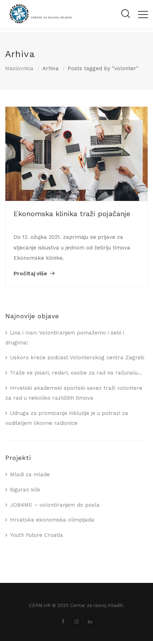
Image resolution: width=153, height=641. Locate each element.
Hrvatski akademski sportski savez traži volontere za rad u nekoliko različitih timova (73, 393)
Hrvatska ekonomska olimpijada (52, 520)
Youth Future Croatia (36, 535)
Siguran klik (25, 490)
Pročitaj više (30, 273)
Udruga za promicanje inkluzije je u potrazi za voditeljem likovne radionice (66, 418)
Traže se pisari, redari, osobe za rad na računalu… (76, 373)
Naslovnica (19, 68)
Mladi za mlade (30, 474)
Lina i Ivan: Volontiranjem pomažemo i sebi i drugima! (64, 338)
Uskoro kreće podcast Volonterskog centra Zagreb (77, 357)
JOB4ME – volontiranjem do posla (55, 505)
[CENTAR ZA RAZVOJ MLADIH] (38, 23)
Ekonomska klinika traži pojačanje (72, 213)
